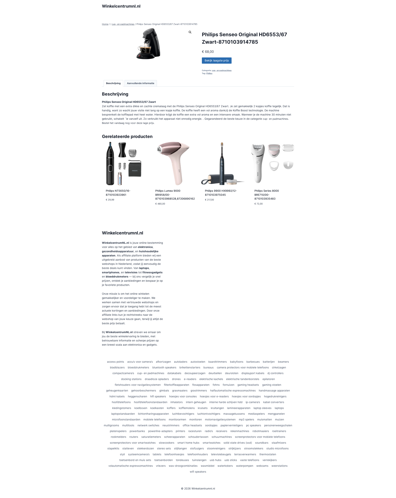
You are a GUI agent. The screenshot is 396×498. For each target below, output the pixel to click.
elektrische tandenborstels (242, 379)
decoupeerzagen (195, 373)
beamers (283, 361)
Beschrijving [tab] (113, 83)
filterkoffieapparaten (176, 384)
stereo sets (164, 448)
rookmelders (118, 436)
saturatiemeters (151, 436)
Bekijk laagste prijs (217, 60)
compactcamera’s (123, 373)
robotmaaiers (260, 431)
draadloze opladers (157, 379)
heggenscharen (137, 396)
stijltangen (180, 448)
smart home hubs (188, 442)
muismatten (264, 419)
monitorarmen (177, 419)
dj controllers (275, 373)
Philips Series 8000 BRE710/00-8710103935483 (266, 194)
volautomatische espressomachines (130, 465)
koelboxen (140, 408)
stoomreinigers (216, 448)
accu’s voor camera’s (140, 361)
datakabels (174, 373)
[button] (190, 32)
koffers (171, 408)
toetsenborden (163, 460)
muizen (279, 419)
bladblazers (117, 367)
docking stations (131, 379)
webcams (262, 465)
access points (115, 361)
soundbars (261, 442)
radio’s (209, 431)
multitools (128, 425)
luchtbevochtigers (183, 413)
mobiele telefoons (154, 419)
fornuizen (228, 384)
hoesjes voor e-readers (214, 396)
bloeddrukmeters (138, 367)
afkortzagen (163, 361)
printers (180, 431)
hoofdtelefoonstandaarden (150, 402)
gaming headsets (248, 384)
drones (176, 379)
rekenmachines (239, 431)
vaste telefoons (249, 460)
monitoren (195, 419)
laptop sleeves (262, 408)
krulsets (203, 408)
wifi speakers (198, 471)
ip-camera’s (253, 402)
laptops (279, 408)
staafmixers (279, 442)
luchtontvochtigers (208, 413)
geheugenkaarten (117, 390)
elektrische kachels (211, 379)
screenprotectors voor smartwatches (133, 442)
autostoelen (198, 361)
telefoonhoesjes (174, 454)
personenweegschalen (278, 425)
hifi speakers (158, 396)
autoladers (180, 361)
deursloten (231, 373)
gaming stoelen (271, 384)
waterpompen (244, 465)
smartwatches (211, 442)
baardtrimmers (217, 361)
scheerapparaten (174, 436)
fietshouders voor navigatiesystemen (138, 384)
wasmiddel (207, 465)
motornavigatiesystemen (220, 419)
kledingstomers (121, 408)
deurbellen (215, 373)
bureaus (208, 367)
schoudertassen (198, 436)
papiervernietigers (232, 425)
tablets (157, 454)
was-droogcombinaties (183, 465)
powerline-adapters (160, 431)
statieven (128, 448)
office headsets (192, 425)
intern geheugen (196, 402)
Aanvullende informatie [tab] (140, 83)
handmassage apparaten (274, 390)
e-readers (190, 379)
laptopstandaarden (123, 413)
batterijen (269, 361)
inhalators (176, 402)
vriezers (161, 465)
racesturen (195, 431)
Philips (209, 73)
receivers (221, 431)
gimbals (164, 390)
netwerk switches (148, 425)
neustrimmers (170, 425)
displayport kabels (252, 373)
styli (122, 454)
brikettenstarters (189, 367)
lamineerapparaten (238, 408)
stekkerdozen (145, 448)
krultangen (217, 408)
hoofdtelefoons (121, 402)
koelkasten (157, 408)
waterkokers (225, 465)
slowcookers (166, 442)
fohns (216, 384)
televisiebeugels (221, 454)
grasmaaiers (179, 390)
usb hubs (215, 460)
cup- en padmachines (222, 70)
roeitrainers (279, 431)
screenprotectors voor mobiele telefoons (260, 436)
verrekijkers (270, 460)
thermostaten (267, 454)
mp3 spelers (246, 419)
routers (133, 436)
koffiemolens (187, 408)
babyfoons (236, 361)
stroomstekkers (253, 448)
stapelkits (113, 448)
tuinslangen (199, 460)
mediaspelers (256, 413)
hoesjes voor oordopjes (246, 396)
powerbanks (137, 431)
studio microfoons (277, 448)
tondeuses (182, 460)
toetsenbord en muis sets (135, 460)
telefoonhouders (197, 454)
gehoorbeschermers (143, 390)
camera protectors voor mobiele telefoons (243, 367)
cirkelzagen (279, 367)
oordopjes (211, 425)
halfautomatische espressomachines (233, 390)
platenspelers (118, 431)
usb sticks (230, 460)
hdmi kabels (117, 396)
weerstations (279, 465)
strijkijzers (234, 448)
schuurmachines (222, 436)
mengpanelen (276, 413)
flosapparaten (200, 384)
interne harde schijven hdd (226, 402)
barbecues (253, 361)
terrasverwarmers (245, 454)
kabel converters (273, 402)
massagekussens (234, 413)
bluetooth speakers (164, 367)
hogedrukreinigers (275, 396)
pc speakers (253, 425)
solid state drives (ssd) (238, 442)
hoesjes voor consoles (183, 396)
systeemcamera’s (139, 454)
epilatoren (269, 379)
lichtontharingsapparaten (153, 413)
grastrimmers (199, 390)
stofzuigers (197, 448)
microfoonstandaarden (126, 419)
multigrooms (111, 425)
